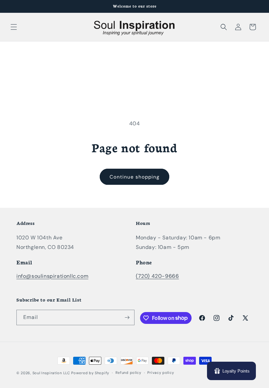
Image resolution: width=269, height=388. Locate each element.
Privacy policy (160, 372)
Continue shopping (134, 177)
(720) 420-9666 (157, 276)
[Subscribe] (127, 317)
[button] (14, 27)
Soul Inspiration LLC (51, 373)
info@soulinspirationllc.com (52, 276)
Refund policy (128, 372)
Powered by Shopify (90, 373)
